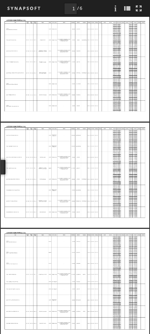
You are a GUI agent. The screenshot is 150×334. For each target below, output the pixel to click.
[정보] (115, 8)
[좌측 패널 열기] (127, 8)
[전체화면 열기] (139, 8)
